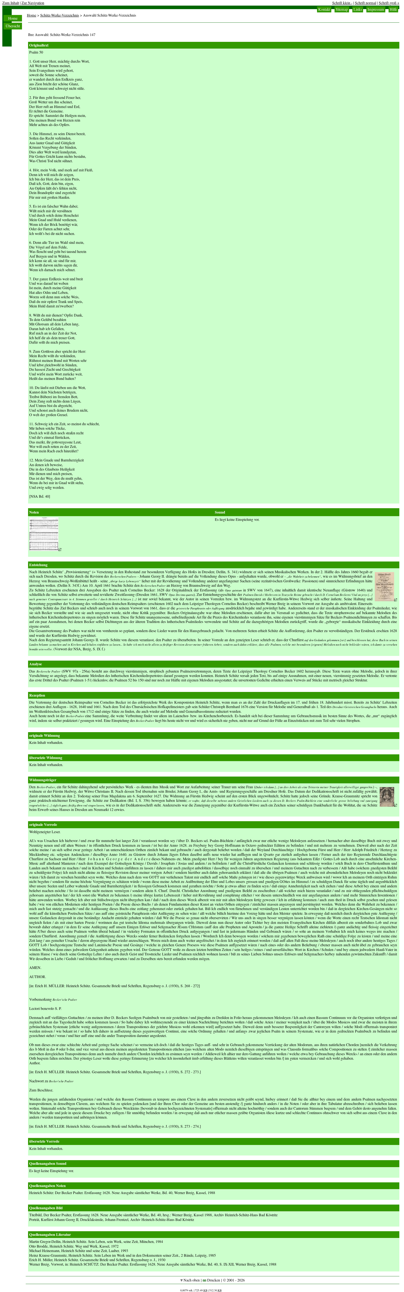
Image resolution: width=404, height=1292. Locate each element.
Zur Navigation (33, 2)
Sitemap (342, 9)
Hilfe (393, 9)
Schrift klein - (342, 2)
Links (358, 9)
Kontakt (324, 9)
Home (13, 18)
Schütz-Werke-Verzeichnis (59, 15)
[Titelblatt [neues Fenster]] (386, 599)
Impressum (376, 9)
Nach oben (191, 1280)
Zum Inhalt (10, 2)
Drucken (213, 1280)
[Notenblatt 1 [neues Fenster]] (45, 549)
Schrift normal (365, 2)
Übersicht (13, 26)
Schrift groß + (389, 2)
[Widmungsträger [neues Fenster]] (388, 805)
